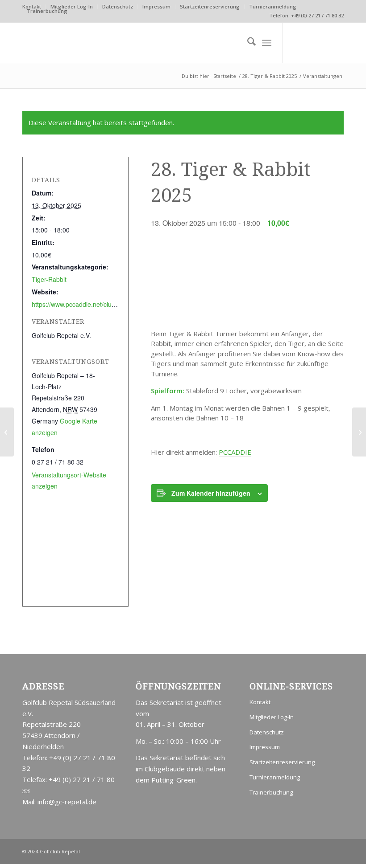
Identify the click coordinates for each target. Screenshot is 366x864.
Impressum (156, 6)
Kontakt (260, 702)
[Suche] (247, 43)
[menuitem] (72, 6)
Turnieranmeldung (272, 6)
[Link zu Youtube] (297, 42)
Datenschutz (117, 6)
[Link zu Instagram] (310, 42)
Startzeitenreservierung (210, 6)
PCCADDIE (235, 452)
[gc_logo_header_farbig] (89, 43)
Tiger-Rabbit (49, 279)
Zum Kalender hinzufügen (210, 493)
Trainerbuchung (47, 11)
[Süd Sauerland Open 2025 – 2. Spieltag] (7, 432)
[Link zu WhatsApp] (337, 42)
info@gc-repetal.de (66, 801)
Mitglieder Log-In (71, 6)
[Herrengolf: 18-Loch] (359, 432)
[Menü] (266, 43)
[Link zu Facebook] (323, 42)
